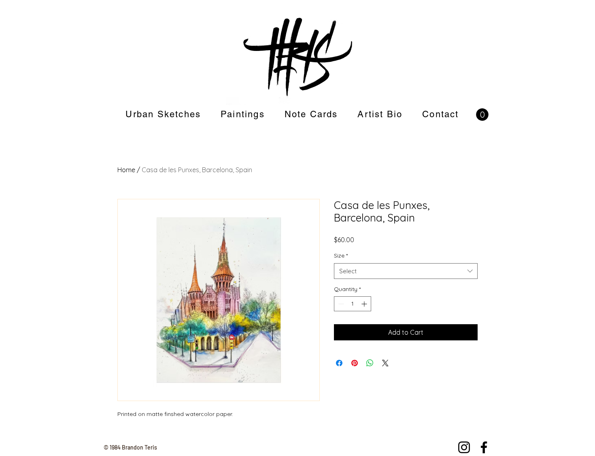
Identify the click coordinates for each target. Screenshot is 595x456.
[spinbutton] (352, 304)
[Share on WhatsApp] (370, 363)
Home (126, 170)
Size (341, 255)
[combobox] (406, 271)
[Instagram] (464, 447)
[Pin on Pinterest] (354, 363)
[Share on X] (385, 363)
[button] (482, 114)
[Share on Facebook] (339, 363)
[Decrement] (340, 304)
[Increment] (365, 304)
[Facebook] (484, 447)
